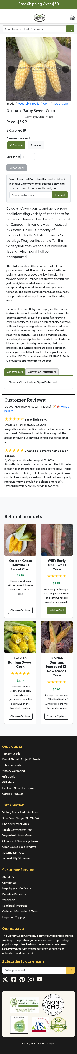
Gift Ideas (8, 782)
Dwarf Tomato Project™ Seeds (21, 759)
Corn (46, 103)
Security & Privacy (13, 852)
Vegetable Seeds (28, 103)
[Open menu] (5, 17)
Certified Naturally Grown (18, 788)
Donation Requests (14, 894)
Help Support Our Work (16, 888)
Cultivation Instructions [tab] (42, 371)
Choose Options (20, 610)
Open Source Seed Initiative (19, 847)
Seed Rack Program (14, 905)
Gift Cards (8, 776)
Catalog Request (12, 793)
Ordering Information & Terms (20, 911)
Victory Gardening (13, 771)
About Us (8, 877)
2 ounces (36, 145)
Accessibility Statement (17, 858)
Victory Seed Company (43, 1043)
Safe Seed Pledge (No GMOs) (20, 818)
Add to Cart (56, 610)
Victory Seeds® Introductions (20, 812)
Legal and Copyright (14, 917)
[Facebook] (13, 979)
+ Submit (59, 195)
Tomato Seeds (11, 753)
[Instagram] (31, 979)
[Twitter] (5, 979)
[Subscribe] (70, 970)
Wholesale (8, 900)
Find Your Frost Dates (15, 824)
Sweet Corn (60, 103)
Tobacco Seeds (11, 765)
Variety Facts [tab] (15, 371)
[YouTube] (39, 979)
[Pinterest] (22, 979)
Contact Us (9, 882)
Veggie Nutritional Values (17, 835)
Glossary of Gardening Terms (20, 841)
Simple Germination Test (17, 829)
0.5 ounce (16, 145)
